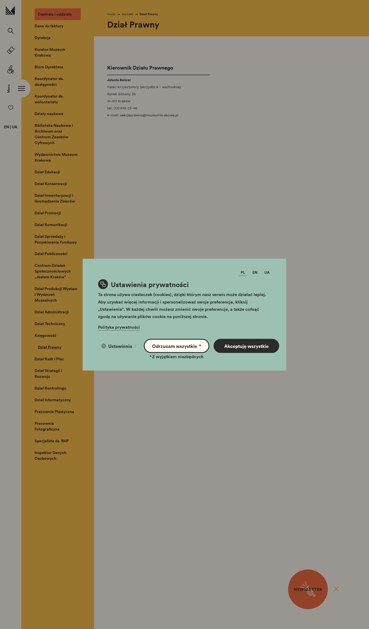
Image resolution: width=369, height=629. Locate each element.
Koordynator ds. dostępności (49, 81)
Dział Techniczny (50, 323)
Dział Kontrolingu (50, 388)
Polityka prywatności (119, 327)
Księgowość (45, 335)
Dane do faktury (49, 25)
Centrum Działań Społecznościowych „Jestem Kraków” (53, 271)
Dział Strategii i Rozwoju (48, 373)
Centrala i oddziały (55, 14)
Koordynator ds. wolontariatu (49, 98)
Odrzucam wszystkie (176, 346)
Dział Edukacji (47, 171)
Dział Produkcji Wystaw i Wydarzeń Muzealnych (56, 294)
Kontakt (127, 14)
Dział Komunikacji (51, 224)
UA (14, 127)
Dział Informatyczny (53, 399)
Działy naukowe (49, 113)
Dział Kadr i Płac (49, 358)
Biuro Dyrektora (49, 66)
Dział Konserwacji (51, 183)
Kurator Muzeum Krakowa (50, 52)
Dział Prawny (50, 347)
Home (111, 14)
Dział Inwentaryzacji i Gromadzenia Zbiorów (55, 198)
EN (6, 127)
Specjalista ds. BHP (52, 440)
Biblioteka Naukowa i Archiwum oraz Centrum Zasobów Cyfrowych (54, 134)
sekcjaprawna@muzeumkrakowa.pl (149, 115)
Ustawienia (120, 346)
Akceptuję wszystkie (246, 346)
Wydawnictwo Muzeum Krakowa (56, 157)
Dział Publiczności (51, 253)
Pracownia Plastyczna (54, 411)
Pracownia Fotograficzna (47, 426)
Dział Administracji (52, 311)
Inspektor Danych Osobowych (50, 455)
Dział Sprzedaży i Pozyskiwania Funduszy (56, 239)
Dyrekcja (43, 37)
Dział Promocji (48, 212)
